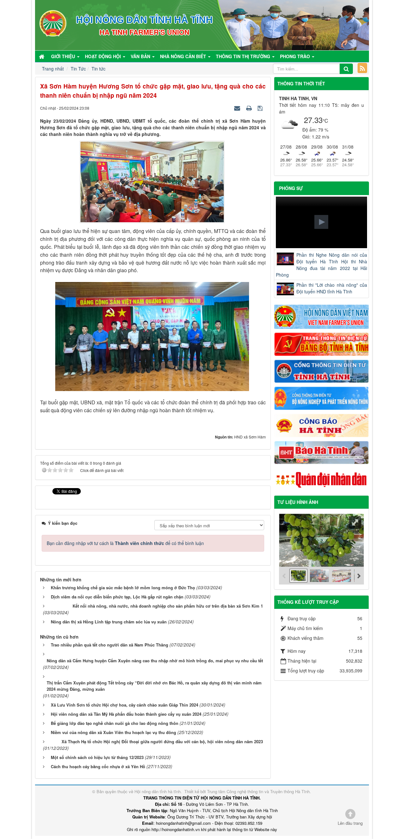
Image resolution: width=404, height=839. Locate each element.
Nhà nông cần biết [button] (183, 56)
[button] (321, 222)
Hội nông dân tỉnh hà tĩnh (157, 791)
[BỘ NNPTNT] (321, 398)
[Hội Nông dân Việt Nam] (321, 316)
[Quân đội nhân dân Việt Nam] (321, 479)
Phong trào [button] (295, 56)
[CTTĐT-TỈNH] (321, 370)
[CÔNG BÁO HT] (321, 424)
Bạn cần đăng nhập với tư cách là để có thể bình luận (125, 543)
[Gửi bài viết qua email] (238, 108)
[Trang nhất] (42, 56)
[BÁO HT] (321, 452)
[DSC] (321, 343)
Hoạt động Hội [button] (103, 56)
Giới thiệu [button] (63, 56)
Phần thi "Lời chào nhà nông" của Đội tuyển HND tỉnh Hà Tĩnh (331, 288)
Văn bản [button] (141, 56)
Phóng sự (291, 188)
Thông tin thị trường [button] (243, 56)
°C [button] (325, 120)
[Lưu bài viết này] (261, 108)
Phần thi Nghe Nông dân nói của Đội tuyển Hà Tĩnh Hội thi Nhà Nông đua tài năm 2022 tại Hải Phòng (321, 265)
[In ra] (249, 108)
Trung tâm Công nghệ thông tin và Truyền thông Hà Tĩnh (258, 791)
